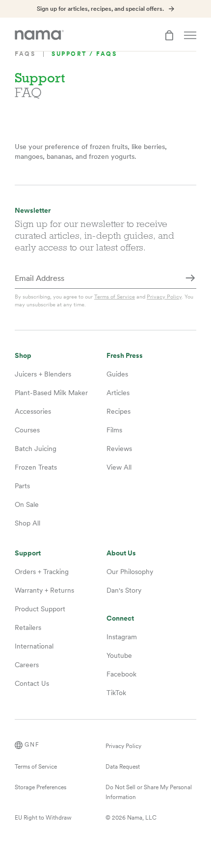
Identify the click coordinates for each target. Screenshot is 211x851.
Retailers (28, 627)
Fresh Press (124, 355)
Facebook (121, 674)
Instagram (121, 637)
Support (28, 553)
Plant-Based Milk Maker (51, 393)
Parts (22, 486)
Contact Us (32, 683)
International (34, 646)
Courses (27, 430)
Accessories (33, 411)
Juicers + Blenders (43, 374)
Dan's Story (123, 590)
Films (114, 430)
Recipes (118, 411)
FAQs (25, 53)
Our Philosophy (129, 572)
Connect (120, 618)
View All (119, 467)
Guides (117, 374)
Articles (118, 393)
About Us (121, 553)
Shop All (27, 523)
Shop (23, 355)
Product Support (40, 609)
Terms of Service (114, 296)
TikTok (116, 693)
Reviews (119, 448)
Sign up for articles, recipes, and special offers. (100, 8)
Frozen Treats (36, 467)
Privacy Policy (164, 296)
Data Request (123, 766)
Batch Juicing (35, 448)
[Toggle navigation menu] (190, 35)
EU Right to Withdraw (43, 817)
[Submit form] (190, 279)
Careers (27, 665)
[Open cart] (169, 35)
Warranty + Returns (44, 590)
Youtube (119, 655)
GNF (32, 744)
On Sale (27, 504)
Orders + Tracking (42, 572)
